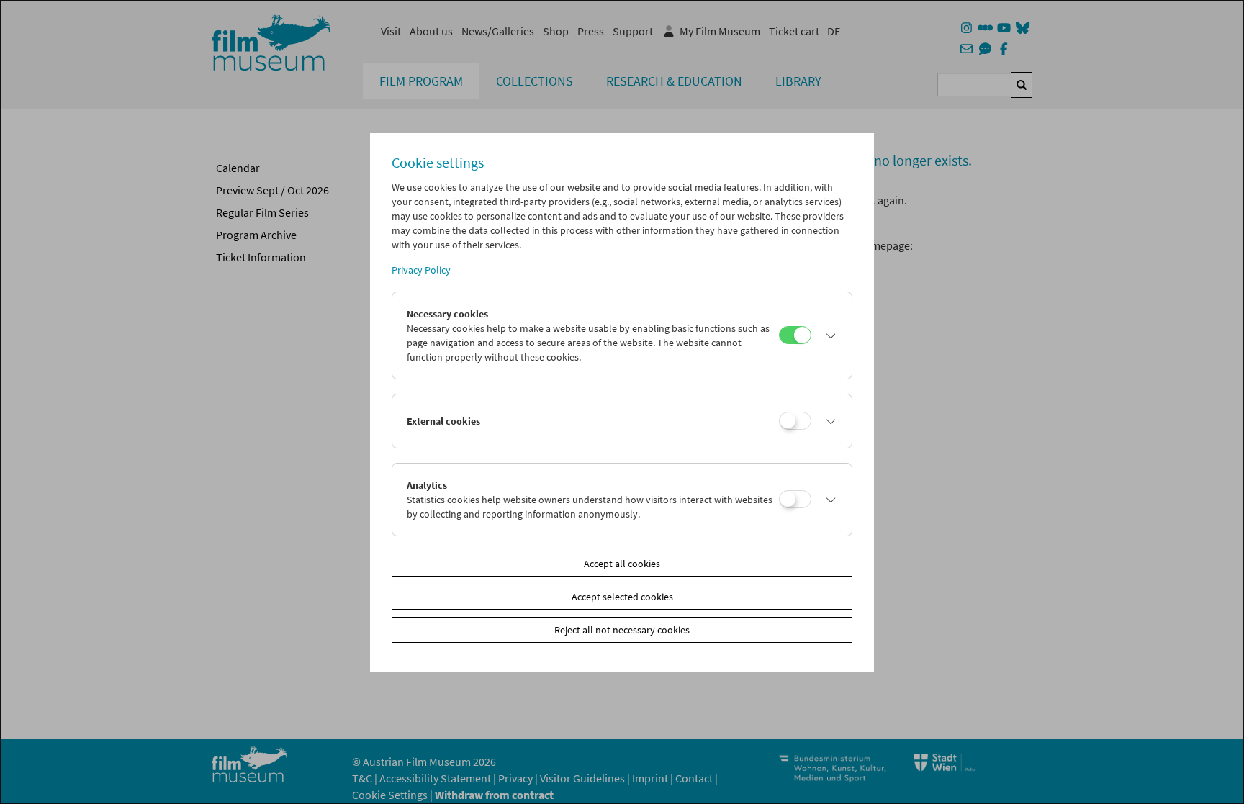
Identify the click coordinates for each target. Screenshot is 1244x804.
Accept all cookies (622, 563)
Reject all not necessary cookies (622, 629)
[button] (828, 335)
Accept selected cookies (622, 596)
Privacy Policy (421, 269)
